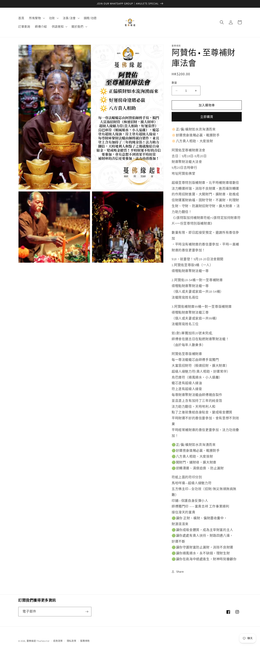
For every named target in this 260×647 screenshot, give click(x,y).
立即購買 (206, 117)
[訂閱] (86, 611)
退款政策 (58, 640)
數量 (174, 82)
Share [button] (180, 571)
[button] (36, 18)
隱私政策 (71, 640)
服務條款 (85, 640)
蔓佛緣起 (31, 640)
